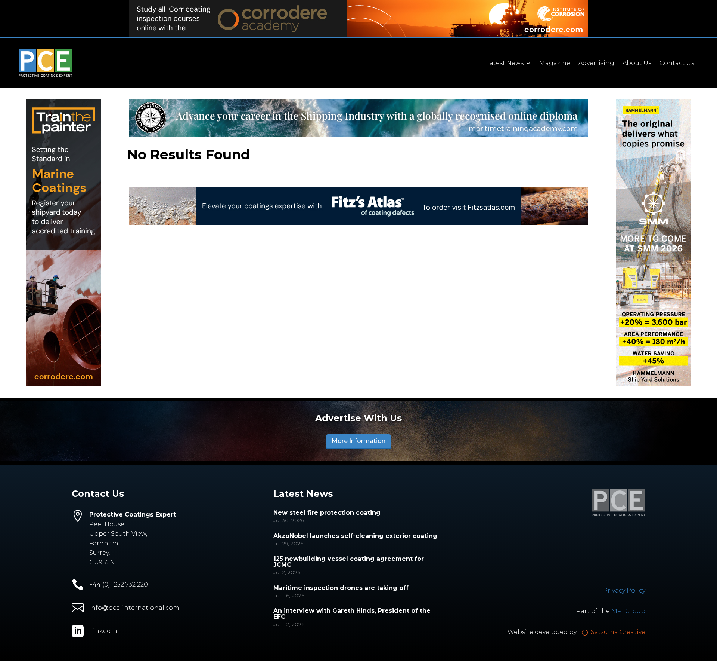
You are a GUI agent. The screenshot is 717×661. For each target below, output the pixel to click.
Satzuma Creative (617, 632)
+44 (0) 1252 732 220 (118, 584)
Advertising (596, 64)
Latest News (505, 64)
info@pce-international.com (134, 607)
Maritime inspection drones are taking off (341, 587)
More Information (358, 440)
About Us (637, 64)
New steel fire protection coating (327, 512)
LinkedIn (103, 630)
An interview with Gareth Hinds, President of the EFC (352, 613)
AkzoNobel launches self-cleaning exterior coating (355, 535)
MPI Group (628, 611)
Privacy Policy (624, 590)
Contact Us (676, 64)
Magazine (554, 64)
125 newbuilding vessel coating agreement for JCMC (348, 561)
